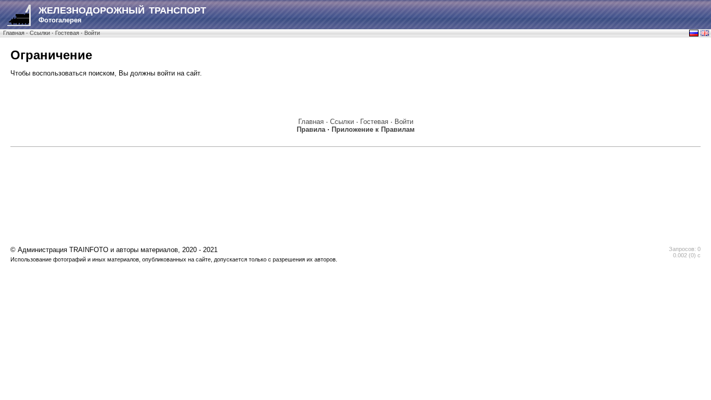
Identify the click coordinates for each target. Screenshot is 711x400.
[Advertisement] (355, 175)
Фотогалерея (122, 14)
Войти (92, 33)
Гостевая (67, 33)
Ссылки (40, 33)
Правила (311, 129)
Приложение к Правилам (373, 129)
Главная (13, 33)
